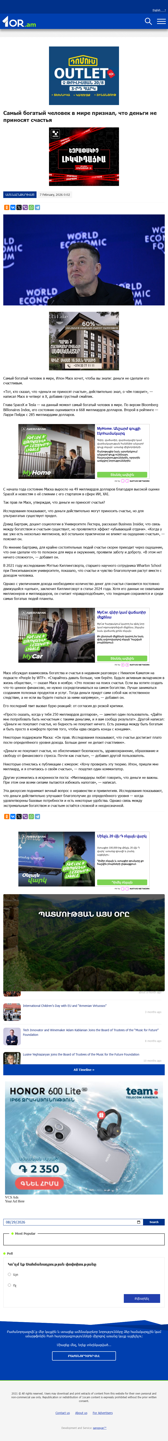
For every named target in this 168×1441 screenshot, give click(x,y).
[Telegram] (37, 207)
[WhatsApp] (31, 207)
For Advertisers (103, 1413)
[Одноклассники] (6, 207)
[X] (19, 207)
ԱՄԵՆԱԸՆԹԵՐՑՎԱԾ (19, 194)
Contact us (63, 1413)
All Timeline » (84, 1070)
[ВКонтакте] (13, 207)
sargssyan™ (100, 1427)
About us (81, 1413)
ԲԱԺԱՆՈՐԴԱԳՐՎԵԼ (84, 1356)
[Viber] (25, 207)
